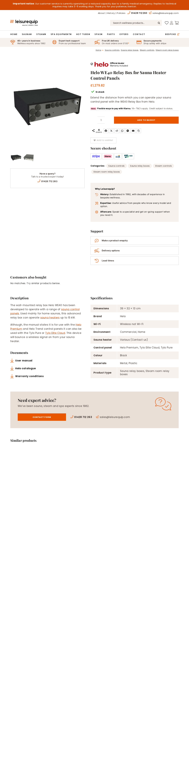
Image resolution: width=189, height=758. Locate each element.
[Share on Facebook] (106, 130)
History (111, 13)
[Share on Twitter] (111, 130)
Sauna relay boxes (140, 165)
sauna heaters (50, 317)
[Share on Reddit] (116, 130)
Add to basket (146, 120)
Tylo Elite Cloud (55, 333)
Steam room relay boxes (106, 171)
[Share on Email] (133, 130)
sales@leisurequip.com (166, 13)
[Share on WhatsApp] (122, 130)
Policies (121, 13)
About (101, 13)
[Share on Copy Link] (138, 130)
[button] (103, 140)
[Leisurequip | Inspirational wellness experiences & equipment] (24, 21)
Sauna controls (116, 165)
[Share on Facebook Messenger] (127, 130)
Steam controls (163, 165)
